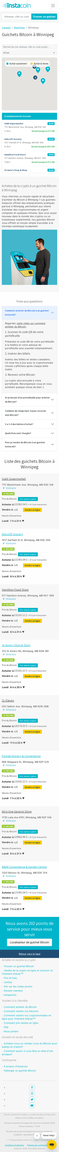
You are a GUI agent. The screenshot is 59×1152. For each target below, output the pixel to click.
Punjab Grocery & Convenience (21, 756)
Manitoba (19, 27)
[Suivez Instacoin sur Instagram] (32, 1093)
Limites (8, 982)
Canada (6, 27)
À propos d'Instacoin (16, 1066)
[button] (47, 69)
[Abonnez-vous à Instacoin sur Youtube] (32, 1105)
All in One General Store (17, 811)
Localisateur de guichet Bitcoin (29, 942)
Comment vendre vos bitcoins (21, 1011)
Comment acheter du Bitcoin (20, 1006)
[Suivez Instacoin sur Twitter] (32, 1099)
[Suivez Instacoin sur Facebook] (32, 1087)
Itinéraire (10, 488)
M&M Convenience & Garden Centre (24, 867)
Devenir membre (13, 990)
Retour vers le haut (29, 953)
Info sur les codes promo (18, 986)
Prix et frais (10, 977)
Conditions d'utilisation (14, 1145)
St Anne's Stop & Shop (16, 645)
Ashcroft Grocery (12, 534)
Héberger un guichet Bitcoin (20, 1070)
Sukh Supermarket (14, 479)
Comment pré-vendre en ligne (21, 1022)
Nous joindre (11, 1031)
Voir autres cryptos (28, 499)
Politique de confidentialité (38, 1145)
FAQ (6, 1027)
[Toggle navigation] (53, 6)
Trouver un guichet (44, 16)
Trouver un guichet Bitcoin (19, 966)
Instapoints (10, 994)
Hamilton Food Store (15, 590)
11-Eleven (8, 700)
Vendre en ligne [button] (32, 510)
